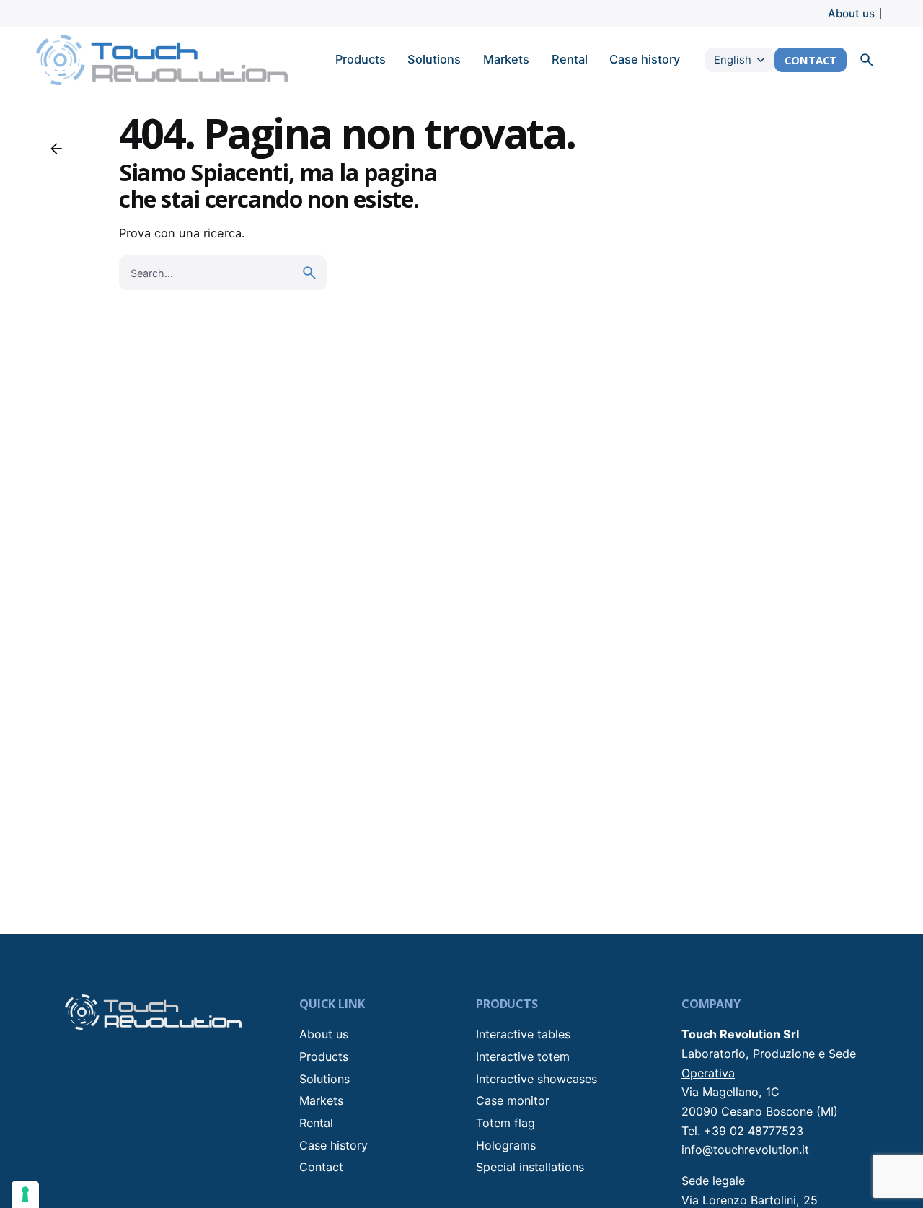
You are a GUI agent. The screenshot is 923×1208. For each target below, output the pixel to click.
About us (851, 13)
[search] (309, 272)
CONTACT (810, 60)
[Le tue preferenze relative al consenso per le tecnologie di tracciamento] (25, 1194)
